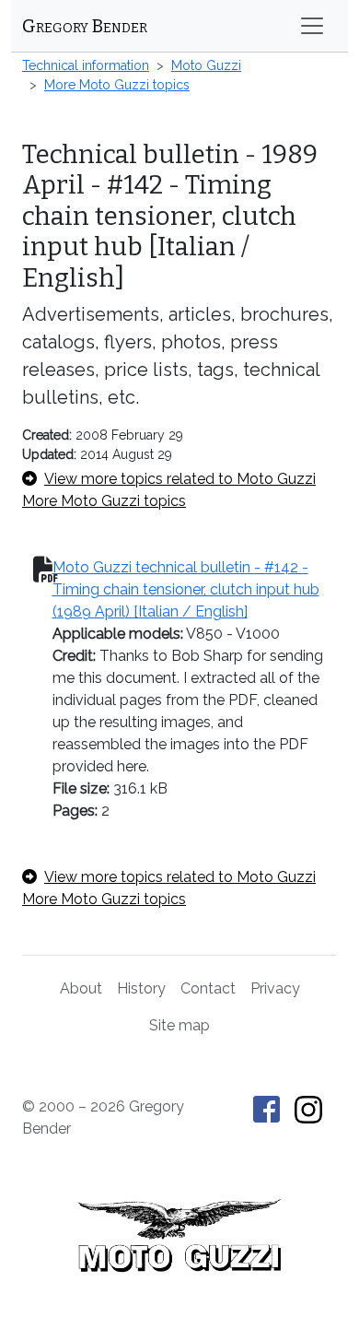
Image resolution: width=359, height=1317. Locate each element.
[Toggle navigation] (312, 25)
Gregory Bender (84, 26)
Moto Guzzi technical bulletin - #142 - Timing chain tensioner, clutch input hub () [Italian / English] (185, 589)
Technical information (85, 65)
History (141, 988)
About (81, 988)
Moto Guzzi (206, 65)
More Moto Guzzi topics (117, 84)
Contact (208, 988)
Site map (179, 1025)
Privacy (275, 988)
